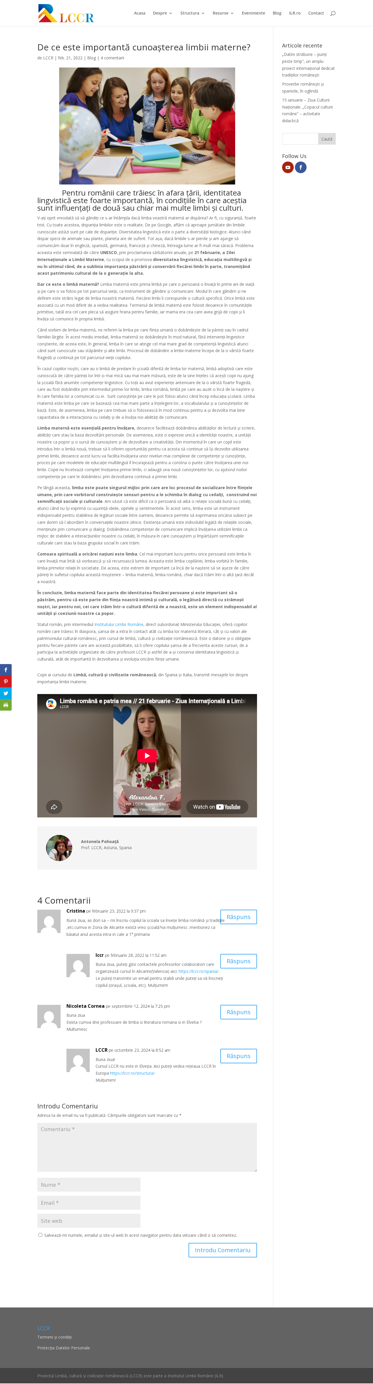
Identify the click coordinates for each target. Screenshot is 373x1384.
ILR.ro (295, 13)
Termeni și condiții (54, 1337)
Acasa (139, 13)
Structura (189, 13)
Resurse (220, 13)
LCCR (48, 58)
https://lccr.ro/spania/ (199, 971)
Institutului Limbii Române (118, 624)
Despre (160, 13)
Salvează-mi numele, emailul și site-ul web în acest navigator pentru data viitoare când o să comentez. (140, 1235)
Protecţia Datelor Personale (63, 1348)
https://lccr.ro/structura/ (132, 1073)
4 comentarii (112, 58)
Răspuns (239, 917)
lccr (100, 955)
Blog (277, 13)
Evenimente (253, 13)
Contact (316, 13)
